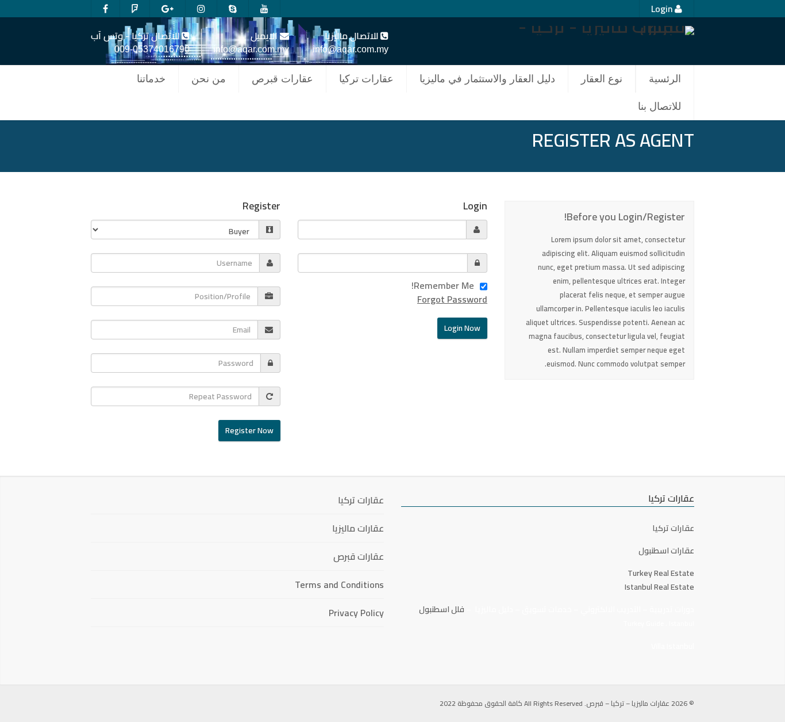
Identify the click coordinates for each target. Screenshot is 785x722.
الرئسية (665, 79)
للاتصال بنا (659, 106)
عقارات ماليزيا (358, 528)
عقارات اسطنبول (666, 550)
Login (663, 8)
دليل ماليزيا (494, 609)
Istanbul (681, 623)
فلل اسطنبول (441, 609)
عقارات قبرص (282, 79)
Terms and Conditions (339, 584)
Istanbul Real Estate (659, 586)
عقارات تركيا (366, 79)
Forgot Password (452, 299)
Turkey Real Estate (661, 573)
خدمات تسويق (547, 609)
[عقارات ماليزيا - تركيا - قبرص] (599, 30)
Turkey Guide (643, 623)
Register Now (249, 430)
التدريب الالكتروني (610, 609)
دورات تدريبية (671, 609)
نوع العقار (601, 79)
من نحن (208, 79)
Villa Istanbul (672, 646)
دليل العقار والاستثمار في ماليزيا (487, 79)
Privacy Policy (356, 612)
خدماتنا (151, 79)
